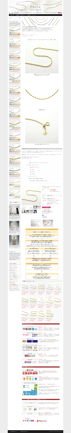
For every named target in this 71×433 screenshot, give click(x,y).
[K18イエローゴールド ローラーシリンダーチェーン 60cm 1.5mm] (49, 313)
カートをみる (59, 12)
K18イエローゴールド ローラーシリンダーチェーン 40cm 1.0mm (33, 292)
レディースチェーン (24, 36)
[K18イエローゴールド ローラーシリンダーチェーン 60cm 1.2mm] (49, 300)
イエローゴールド (14, 255)
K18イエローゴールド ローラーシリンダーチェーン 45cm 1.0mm (41, 292)
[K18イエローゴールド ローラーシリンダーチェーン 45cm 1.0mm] (41, 286)
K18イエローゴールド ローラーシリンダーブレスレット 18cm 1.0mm (25, 292)
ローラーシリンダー (24, 35)
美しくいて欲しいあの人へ (15, 286)
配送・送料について (14, 270)
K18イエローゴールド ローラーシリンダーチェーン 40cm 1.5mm (25, 319)
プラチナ (12, 253)
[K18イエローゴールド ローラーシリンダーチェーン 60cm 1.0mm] (57, 286)
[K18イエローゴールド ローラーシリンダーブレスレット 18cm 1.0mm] (25, 286)
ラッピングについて (14, 265)
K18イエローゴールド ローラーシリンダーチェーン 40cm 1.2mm (33, 305)
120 (18, 82)
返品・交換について (14, 268)
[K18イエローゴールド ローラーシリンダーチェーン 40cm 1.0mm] (33, 286)
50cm (11, 259)
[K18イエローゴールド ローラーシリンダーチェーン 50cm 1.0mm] (49, 286)
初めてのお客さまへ (14, 263)
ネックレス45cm (31, 35)
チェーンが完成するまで (14, 277)
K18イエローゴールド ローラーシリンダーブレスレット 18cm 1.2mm (25, 305)
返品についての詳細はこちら (48, 211)
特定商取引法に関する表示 (24, 431)
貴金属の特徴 (13, 282)
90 (16, 82)
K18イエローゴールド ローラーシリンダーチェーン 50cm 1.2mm (41, 305)
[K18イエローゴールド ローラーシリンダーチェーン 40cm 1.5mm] (25, 313)
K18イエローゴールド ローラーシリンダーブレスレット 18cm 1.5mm (57, 305)
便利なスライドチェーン (14, 279)
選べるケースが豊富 (14, 267)
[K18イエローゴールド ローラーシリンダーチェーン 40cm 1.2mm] (33, 300)
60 (18, 35)
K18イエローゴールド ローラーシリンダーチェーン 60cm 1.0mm (57, 292)
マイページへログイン (54, 12)
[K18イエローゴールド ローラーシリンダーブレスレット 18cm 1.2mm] (25, 300)
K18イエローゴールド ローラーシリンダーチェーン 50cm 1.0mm (49, 292)
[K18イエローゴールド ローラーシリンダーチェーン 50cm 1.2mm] (41, 300)
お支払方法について (14, 272)
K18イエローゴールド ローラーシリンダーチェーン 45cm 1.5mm (33, 319)
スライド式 (34, 176)
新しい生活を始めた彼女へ (15, 288)
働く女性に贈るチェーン (15, 284)
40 (12, 35)
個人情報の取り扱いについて (14, 431)
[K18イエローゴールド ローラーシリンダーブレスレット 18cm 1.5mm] (57, 300)
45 (14, 35)
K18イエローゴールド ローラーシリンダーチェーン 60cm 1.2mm (49, 305)
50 (16, 35)
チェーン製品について (14, 275)
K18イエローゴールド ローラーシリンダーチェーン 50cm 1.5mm (41, 319)
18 (10, 35)
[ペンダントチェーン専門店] (18, 10)
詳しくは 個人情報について (54, 403)
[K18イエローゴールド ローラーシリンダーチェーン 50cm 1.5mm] (41, 313)
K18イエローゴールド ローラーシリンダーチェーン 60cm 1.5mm (49, 319)
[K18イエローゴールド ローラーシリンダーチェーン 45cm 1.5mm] (33, 313)
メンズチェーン (16, 256)
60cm (15, 259)
